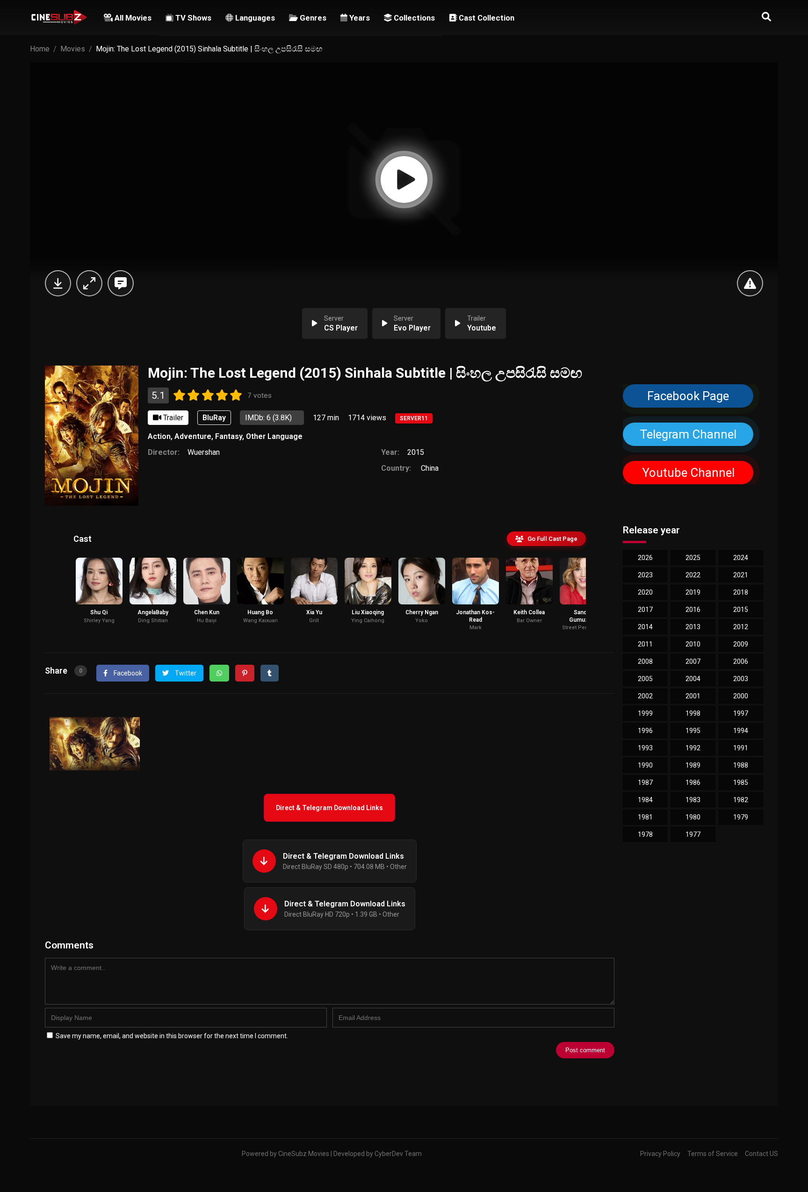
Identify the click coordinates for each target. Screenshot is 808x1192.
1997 (740, 713)
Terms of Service (712, 1153)
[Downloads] (58, 283)
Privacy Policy (660, 1153)
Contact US (761, 1153)
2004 (692, 678)
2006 (740, 661)
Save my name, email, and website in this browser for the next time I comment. (172, 1036)
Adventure (192, 436)
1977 (692, 834)
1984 (645, 800)
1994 (740, 730)
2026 (645, 557)
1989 (692, 765)
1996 (645, 730)
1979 (740, 817)
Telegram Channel (688, 434)
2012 (740, 627)
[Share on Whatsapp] (219, 673)
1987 (645, 782)
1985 (740, 782)
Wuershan (204, 452)
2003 (740, 678)
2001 (692, 696)
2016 (692, 609)
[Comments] (121, 283)
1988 (740, 765)
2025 (692, 557)
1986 (692, 782)
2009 (740, 644)
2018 (740, 592)
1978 (645, 834)
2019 (692, 592)
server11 (414, 418)
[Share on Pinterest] (244, 673)
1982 (740, 800)
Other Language (274, 436)
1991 (740, 748)
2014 (645, 627)
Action (159, 436)
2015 (415, 452)
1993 (645, 748)
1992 (692, 748)
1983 (692, 800)
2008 (645, 661)
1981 (645, 817)
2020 (645, 592)
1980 (692, 817)
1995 (692, 730)
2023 (645, 575)
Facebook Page (688, 396)
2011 (645, 644)
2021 (740, 575)
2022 (692, 575)
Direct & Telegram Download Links (329, 807)
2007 (692, 661)
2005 (645, 678)
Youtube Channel (688, 473)
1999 (645, 713)
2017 (645, 609)
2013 (692, 627)
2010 (692, 644)
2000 (740, 696)
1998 (692, 713)
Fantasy (228, 436)
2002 (645, 696)
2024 (740, 557)
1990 (645, 765)
